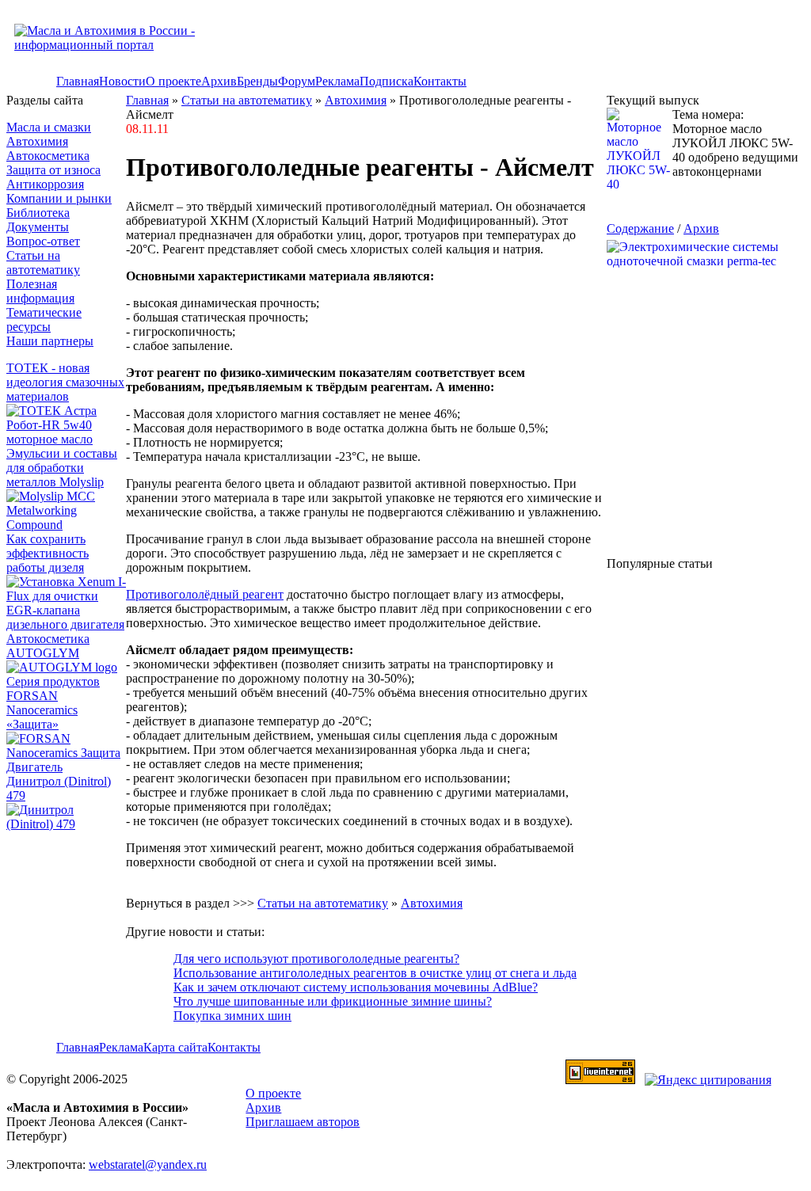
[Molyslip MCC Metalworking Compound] (66, 524)
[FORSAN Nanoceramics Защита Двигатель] (66, 753)
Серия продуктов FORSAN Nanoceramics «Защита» (53, 703)
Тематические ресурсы (44, 319)
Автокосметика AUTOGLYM (47, 646)
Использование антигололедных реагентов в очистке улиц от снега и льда (375, 973)
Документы (37, 227)
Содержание (640, 228)
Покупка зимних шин (232, 1015)
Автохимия (37, 141)
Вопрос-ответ (43, 241)
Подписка (386, 81)
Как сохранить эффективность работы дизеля (47, 553)
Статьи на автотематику (43, 262)
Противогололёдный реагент (205, 594)
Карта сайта (175, 1047)
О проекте (173, 81)
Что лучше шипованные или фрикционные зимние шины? (332, 1001)
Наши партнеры (49, 341)
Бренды (257, 81)
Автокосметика (47, 155)
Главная (77, 81)
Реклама (337, 81)
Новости (122, 81)
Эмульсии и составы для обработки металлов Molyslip (61, 468)
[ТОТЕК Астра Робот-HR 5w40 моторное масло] (66, 439)
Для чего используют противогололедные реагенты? (316, 958)
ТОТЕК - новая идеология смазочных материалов (65, 382)
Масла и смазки (48, 127)
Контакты (439, 81)
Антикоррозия (45, 184)
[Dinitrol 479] (66, 824)
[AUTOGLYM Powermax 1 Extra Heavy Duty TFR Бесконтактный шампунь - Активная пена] (61, 667)
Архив (219, 81)
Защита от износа (53, 170)
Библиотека (38, 212)
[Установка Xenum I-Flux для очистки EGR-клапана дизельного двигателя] (66, 624)
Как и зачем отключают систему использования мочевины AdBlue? (355, 987)
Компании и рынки (59, 198)
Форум (296, 81)
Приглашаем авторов (303, 1121)
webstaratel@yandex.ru (148, 1164)
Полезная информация (40, 291)
